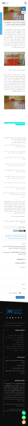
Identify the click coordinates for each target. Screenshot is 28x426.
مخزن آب (7, 383)
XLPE (19, 235)
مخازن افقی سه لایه (18, 340)
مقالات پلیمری (17, 238)
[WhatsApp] (18, 231)
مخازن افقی (20, 338)
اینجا (5, 221)
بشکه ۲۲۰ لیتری (15, 390)
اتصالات (22, 333)
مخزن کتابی (22, 350)
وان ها (16, 350)
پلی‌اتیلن (17, 236)
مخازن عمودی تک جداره (18, 344)
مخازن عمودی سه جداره (18, 346)
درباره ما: (23, 197)
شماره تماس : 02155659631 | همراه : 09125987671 (1, 23)
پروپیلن (8, 235)
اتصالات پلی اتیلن (14, 387)
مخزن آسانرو (19, 394)
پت (11, 235)
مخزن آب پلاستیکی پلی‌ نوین (18, 368)
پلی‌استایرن (22, 238)
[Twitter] (24, 231)
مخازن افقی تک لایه (10, 337)
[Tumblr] (22, 231)
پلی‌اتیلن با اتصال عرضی (10, 236)
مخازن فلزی (7, 346)
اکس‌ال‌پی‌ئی (15, 235)
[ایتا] (24, 422)
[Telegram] (14, 231)
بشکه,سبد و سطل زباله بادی (16, 335)
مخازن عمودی (20, 342)
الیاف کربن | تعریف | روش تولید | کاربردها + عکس (14, 182)
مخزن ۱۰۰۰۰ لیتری (21, 365)
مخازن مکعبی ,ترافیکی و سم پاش (15, 348)
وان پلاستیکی (8, 385)
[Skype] (16, 231)
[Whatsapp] (24, 417)
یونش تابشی (10, 238)
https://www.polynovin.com (19, 141)
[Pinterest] (20, 231)
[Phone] (24, 413)
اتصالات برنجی (7, 387)
